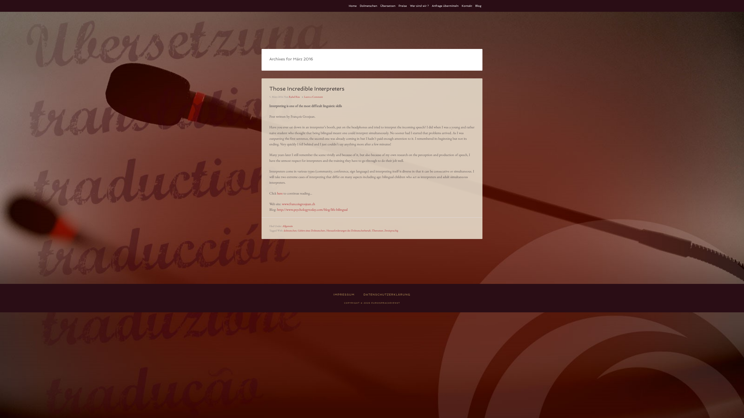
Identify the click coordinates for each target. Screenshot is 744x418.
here (280, 193)
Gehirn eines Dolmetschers (311, 230)
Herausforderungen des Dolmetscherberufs (348, 230)
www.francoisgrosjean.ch (298, 204)
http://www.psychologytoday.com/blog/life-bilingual (312, 209)
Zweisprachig (391, 230)
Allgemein (287, 226)
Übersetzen (377, 230)
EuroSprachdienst (291, 6)
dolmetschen (290, 230)
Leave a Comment (313, 97)
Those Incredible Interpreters (306, 89)
